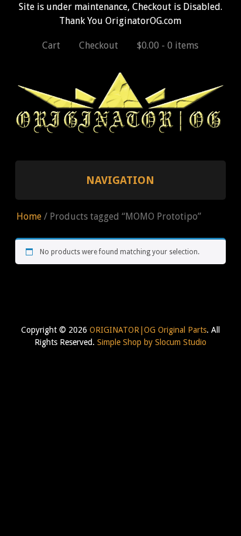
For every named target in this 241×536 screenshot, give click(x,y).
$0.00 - (167, 45)
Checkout (98, 45)
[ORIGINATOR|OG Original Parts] (120, 128)
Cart (51, 45)
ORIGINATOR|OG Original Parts (147, 329)
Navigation (120, 180)
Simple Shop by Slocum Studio (151, 342)
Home (29, 216)
